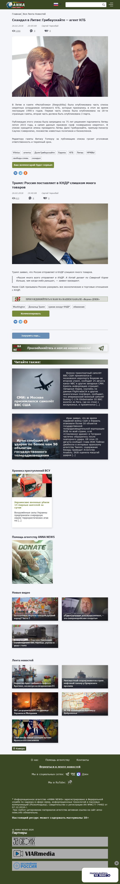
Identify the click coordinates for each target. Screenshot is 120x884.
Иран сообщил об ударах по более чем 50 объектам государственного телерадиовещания (36, 448)
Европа (62, 152)
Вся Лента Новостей (34, 14)
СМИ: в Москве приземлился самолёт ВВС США (34, 401)
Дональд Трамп (37, 306)
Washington (19, 306)
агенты (27, 152)
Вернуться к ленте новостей (59, 766)
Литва (80, 152)
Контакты (83, 759)
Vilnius (16, 152)
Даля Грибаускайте (45, 152)
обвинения (79, 306)
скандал (36, 158)
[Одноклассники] (25, 173)
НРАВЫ (91, 152)
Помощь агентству (57, 759)
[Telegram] (20, 173)
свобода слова (20, 158)
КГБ (71, 152)
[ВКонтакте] (15, 173)
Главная (16, 14)
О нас (34, 759)
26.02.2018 (24, 26)
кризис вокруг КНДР (59, 306)
